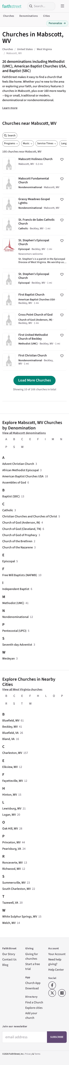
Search (12, 135)
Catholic (7, 510)
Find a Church (34, 1002)
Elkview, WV (10, 767)
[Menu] (62, 6)
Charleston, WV (12, 753)
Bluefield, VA (10, 733)
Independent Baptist (15, 589)
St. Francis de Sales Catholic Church (34, 225)
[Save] (62, 159)
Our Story (8, 954)
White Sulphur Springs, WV (19, 916)
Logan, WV (9, 815)
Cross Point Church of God (34, 319)
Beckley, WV (10, 727)
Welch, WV (9, 923)
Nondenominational (15, 617)
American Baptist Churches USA (23, 476)
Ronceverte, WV (12, 863)
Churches (8, 16)
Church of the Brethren (17, 541)
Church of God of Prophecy (19, 535)
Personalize (57, 23)
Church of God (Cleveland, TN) (21, 529)
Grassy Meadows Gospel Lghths (34, 204)
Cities (46, 16)
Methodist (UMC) (13, 603)
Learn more (9, 108)
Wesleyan (8, 658)
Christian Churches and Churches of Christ (29, 516)
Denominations (28, 16)
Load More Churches (34, 380)
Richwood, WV (11, 869)
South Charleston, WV (16, 889)
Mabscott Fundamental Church (34, 183)
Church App (32, 983)
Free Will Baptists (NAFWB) (19, 575)
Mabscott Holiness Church (34, 163)
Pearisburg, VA (11, 849)
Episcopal (8, 561)
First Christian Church (34, 360)
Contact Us (9, 959)
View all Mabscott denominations (24, 433)
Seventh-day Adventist (17, 645)
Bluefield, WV (10, 720)
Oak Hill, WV (10, 828)
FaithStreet (11, 6)
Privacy (28, 1054)
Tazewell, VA (10, 903)
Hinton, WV (9, 795)
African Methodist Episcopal (20, 470)
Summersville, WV (13, 883)
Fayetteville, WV (12, 781)
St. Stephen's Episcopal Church (34, 252)
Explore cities (34, 1008)
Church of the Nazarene (17, 547)
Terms (37, 1054)
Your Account (57, 954)
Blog (5, 965)
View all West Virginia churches (22, 689)
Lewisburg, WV (11, 808)
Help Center (56, 970)
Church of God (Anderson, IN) (21, 522)
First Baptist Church (34, 299)
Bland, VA (8, 739)
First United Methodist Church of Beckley (34, 340)
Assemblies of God (14, 482)
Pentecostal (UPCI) (14, 631)
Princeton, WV (11, 842)
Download (32, 988)
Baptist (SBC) (11, 496)
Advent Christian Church (18, 464)
